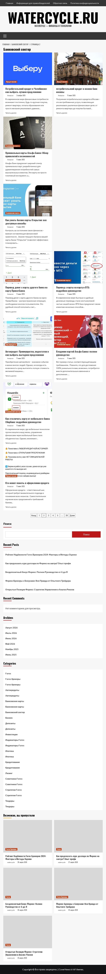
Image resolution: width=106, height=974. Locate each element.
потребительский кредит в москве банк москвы (76, 90)
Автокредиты (11, 344)
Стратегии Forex (13, 790)
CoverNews (64, 969)
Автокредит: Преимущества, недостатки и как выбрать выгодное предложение (27, 353)
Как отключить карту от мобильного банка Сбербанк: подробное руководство (27, 420)
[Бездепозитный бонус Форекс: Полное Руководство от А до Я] (27, 884)
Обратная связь (60, 3)
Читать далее (10, 113)
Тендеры (9, 801)
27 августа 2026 (73, 862)
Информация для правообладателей (33, 3)
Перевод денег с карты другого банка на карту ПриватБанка (26, 289)
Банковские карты (13, 146)
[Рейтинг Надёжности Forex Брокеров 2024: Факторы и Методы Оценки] (27, 836)
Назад (33, 515)
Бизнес (9, 718)
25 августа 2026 (22, 958)
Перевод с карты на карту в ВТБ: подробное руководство (73, 289)
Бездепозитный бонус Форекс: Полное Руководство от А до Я (36, 572)
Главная (9, 3)
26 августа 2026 (22, 910)
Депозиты (10, 723)
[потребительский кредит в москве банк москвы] (78, 68)
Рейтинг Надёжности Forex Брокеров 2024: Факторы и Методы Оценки (41, 554)
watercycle (11, 862)
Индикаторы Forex (14, 740)
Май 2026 (10, 644)
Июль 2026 (11, 633)
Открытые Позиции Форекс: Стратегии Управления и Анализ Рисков (39, 589)
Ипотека (9, 751)
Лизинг (8, 773)
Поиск (7, 523)
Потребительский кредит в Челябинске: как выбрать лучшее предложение (26, 90)
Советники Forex (13, 778)
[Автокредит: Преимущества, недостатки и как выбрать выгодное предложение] (27, 331)
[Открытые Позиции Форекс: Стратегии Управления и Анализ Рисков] (27, 932)
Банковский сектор (13, 412)
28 (67, 515)
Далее (72, 515)
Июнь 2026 (11, 638)
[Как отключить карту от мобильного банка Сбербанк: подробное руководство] (27, 398)
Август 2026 (11, 627)
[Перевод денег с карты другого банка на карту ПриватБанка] (27, 267)
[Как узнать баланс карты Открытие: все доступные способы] (27, 200)
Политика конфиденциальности (84, 3)
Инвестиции (11, 734)
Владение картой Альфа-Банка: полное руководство (76, 353)
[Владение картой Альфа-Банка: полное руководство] (78, 331)
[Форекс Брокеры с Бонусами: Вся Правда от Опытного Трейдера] (78, 884)
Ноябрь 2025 (11, 649)
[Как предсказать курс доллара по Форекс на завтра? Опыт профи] (78, 836)
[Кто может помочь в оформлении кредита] (27, 463)
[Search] (99, 35)
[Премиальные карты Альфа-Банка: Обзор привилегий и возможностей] (27, 133)
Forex (8, 673)
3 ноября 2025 (20, 95)
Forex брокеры (12, 679)
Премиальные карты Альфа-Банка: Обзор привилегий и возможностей (26, 154)
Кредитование (11, 82)
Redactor (10, 95)
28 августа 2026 (22, 862)
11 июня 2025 (71, 95)
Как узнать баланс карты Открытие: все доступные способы (26, 221)
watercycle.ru (53, 17)
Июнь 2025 (11, 654)
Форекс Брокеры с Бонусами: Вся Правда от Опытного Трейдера (38, 581)
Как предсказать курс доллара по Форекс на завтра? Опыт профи (38, 563)
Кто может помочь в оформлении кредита (27, 483)
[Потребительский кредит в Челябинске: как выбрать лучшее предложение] (27, 68)
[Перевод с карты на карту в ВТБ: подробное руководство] (78, 267)
